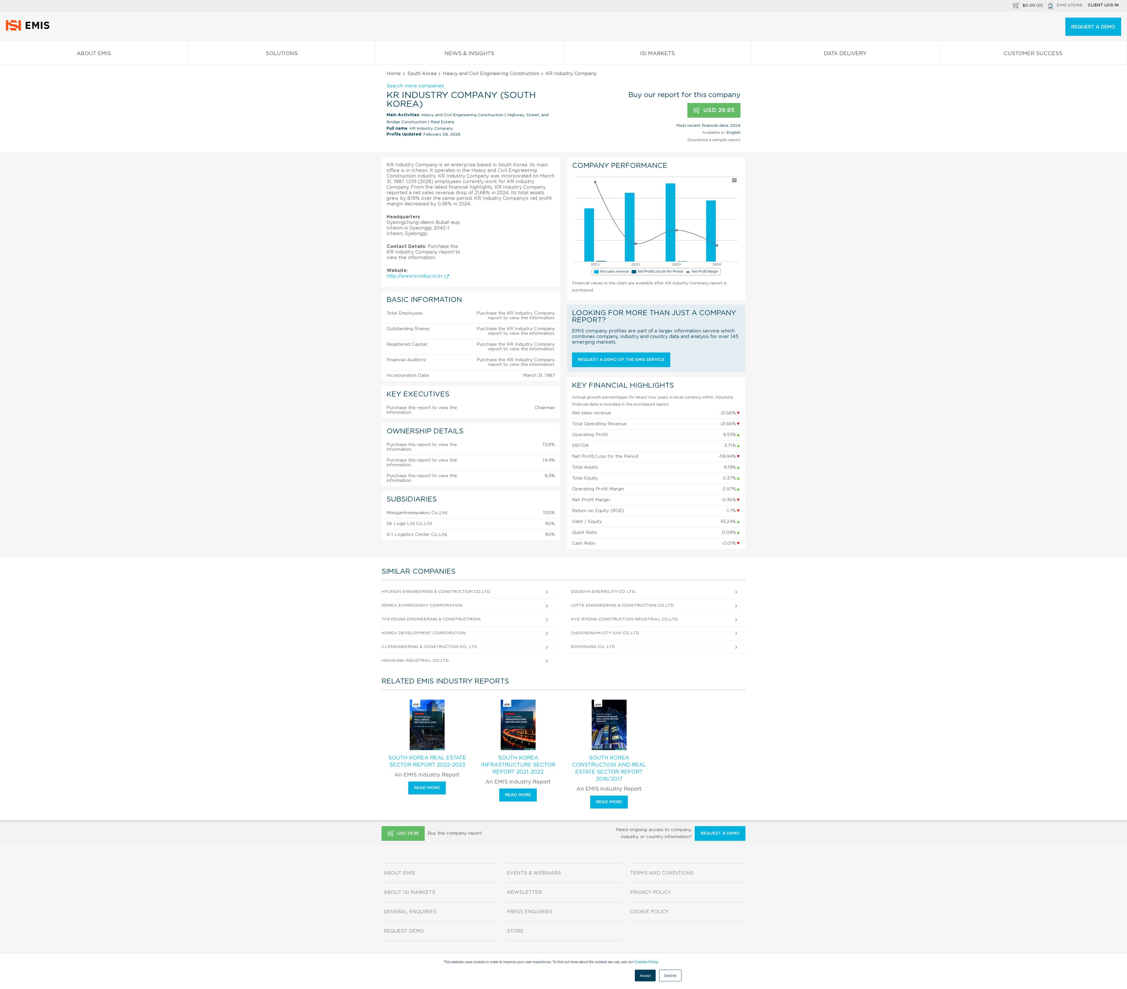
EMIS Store (1070, 5)
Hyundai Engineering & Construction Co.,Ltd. (436, 592)
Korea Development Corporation (423, 633)
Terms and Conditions (662, 873)
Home (394, 73)
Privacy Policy (650, 892)
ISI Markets (657, 53)
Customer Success (1032, 53)
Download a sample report (713, 140)
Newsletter (524, 892)
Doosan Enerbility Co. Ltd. (603, 592)
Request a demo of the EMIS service (621, 360)
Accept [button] (645, 975)
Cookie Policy (649, 911)
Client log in (1103, 5)
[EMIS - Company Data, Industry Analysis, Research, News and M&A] (29, 29)
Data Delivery (845, 53)
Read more (427, 788)
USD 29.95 (718, 110)
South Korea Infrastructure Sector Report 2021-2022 (518, 765)
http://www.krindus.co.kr (415, 276)
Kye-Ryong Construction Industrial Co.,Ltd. (624, 619)
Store (515, 931)
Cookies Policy (646, 961)
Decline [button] (670, 975)
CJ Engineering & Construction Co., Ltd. (430, 647)
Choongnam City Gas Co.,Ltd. (605, 633)
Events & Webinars (534, 873)
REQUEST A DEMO (1093, 27)
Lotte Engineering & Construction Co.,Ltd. (622, 605)
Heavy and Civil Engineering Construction (491, 73)
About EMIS (94, 53)
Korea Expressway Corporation (422, 605)
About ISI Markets (409, 892)
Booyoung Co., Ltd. (593, 647)
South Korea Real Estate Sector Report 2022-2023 (427, 761)
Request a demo (720, 833)
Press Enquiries (529, 911)
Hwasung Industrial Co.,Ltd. (415, 661)
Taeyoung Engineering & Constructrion (431, 619)
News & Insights (469, 53)
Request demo (404, 931)
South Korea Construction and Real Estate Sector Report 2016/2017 (609, 768)
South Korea (421, 73)
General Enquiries (410, 911)
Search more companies (415, 86)
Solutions (282, 53)
